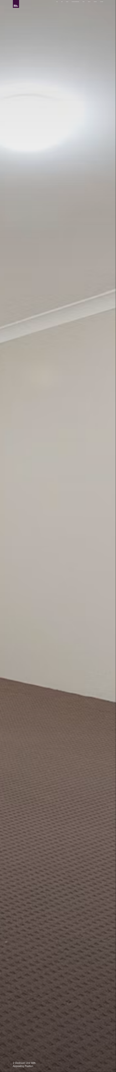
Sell (62, 1)
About (89, 1)
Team (83, 1)
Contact (101, 1)
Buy (57, 1)
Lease (67, 1)
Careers (95, 1)
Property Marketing (75, 1)
